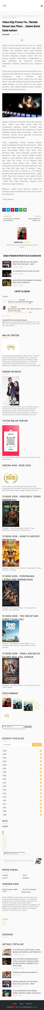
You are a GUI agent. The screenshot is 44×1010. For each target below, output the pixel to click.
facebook (5, 875)
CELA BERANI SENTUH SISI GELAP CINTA (26, 271)
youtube (4, 878)
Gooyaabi (34, 1007)
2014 (22, 793)
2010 (22, 808)
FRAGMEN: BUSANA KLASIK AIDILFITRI (25, 972)
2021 (22, 768)
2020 (22, 772)
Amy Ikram (5, 34)
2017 (22, 783)
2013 (22, 797)
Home (4, 836)
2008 (22, 815)
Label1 (4, 840)
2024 (22, 758)
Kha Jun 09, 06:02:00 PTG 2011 (19, 313)
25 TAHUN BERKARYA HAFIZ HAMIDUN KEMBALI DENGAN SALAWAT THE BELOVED (27, 992)
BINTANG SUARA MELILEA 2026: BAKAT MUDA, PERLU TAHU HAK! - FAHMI (25, 263)
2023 (22, 761)
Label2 (4, 842)
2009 (22, 811)
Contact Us (29, 1003)
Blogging (20, 1007)
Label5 (4, 847)
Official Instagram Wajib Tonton (9, 890)
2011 (22, 804)
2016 (22, 786)
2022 (22, 765)
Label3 (4, 843)
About (4, 849)
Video (4, 923)
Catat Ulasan (6, 316)
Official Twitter (26, 892)
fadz (9, 307)
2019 (22, 776)
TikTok (25, 875)
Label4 (4, 845)
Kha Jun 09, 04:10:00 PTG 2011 (18, 304)
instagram (26, 878)
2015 (22, 790)
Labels (4, 838)
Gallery (4, 921)
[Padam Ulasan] (30, 304)
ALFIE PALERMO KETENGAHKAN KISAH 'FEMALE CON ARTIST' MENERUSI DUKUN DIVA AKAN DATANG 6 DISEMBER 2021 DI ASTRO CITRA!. (26, 962)
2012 (22, 800)
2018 (22, 779)
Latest (4, 925)
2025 (22, 754)
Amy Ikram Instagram (29, 889)
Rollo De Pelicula (13, 300)
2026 (22, 751)
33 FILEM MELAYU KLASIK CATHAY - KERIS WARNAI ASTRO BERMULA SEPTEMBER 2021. (27, 951)
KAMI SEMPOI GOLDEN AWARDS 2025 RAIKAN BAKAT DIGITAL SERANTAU (27, 281)
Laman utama (6, 16)
